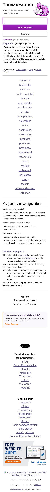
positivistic (25, 143)
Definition (6, 72)
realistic (25, 166)
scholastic (25, 175)
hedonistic (25, 85)
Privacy (30, 475)
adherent (25, 80)
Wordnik (25, 387)
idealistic (25, 89)
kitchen (25, 421)
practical (24, 254)
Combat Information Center (25, 436)
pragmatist (25, 402)
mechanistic (25, 107)
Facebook (38, 472)
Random (38, 70)
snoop (25, 179)
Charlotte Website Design (18, 490)
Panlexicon (25, 372)
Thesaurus (25, 376)
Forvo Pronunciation (25, 365)
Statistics (15, 475)
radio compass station (25, 425)
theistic (25, 184)
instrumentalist (25, 94)
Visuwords (25, 384)
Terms (37, 475)
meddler (25, 112)
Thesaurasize (7, 40)
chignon (25, 406)
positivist (25, 139)
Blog (24, 472)
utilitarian (25, 193)
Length (31, 70)
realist (25, 161)
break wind (25, 417)
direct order (25, 413)
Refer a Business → (12, 324)
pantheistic (25, 130)
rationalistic (25, 157)
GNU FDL (37, 485)
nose (25, 125)
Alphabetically (21, 70)
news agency (25, 410)
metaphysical (25, 116)
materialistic (25, 103)
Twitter (25, 380)
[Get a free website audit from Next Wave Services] (25, 453)
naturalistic (25, 121)
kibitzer (25, 98)
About (19, 472)
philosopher (25, 134)
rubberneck (25, 170)
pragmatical (25, 152)
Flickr (25, 361)
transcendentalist (25, 188)
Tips (44, 472)
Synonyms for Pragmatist (26, 6)
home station (25, 428)
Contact (23, 475)
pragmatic (25, 148)
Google (25, 369)
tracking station (25, 432)
